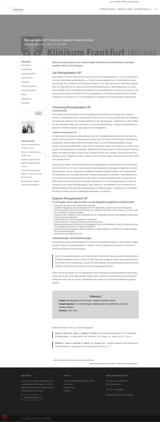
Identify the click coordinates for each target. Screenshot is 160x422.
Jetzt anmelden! (31, 397)
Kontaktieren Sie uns (142, 9)
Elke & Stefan (34, 44)
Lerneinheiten (26, 69)
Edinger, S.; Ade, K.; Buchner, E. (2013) (72, 343)
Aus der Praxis (59, 44)
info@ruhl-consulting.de (123, 395)
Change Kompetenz (29, 86)
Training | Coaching (107, 9)
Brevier (24, 95)
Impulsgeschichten (28, 73)
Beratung (121, 9)
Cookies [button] (67, 391)
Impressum (68, 384)
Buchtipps (25, 82)
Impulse (130, 9)
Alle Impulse (26, 65)
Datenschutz (69, 387)
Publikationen (26, 99)
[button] (5, 417)
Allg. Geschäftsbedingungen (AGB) (79, 381)
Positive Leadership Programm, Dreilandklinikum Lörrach (30, 163)
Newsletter (25, 103)
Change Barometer (28, 90)
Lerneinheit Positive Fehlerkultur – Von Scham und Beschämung (31, 174)
